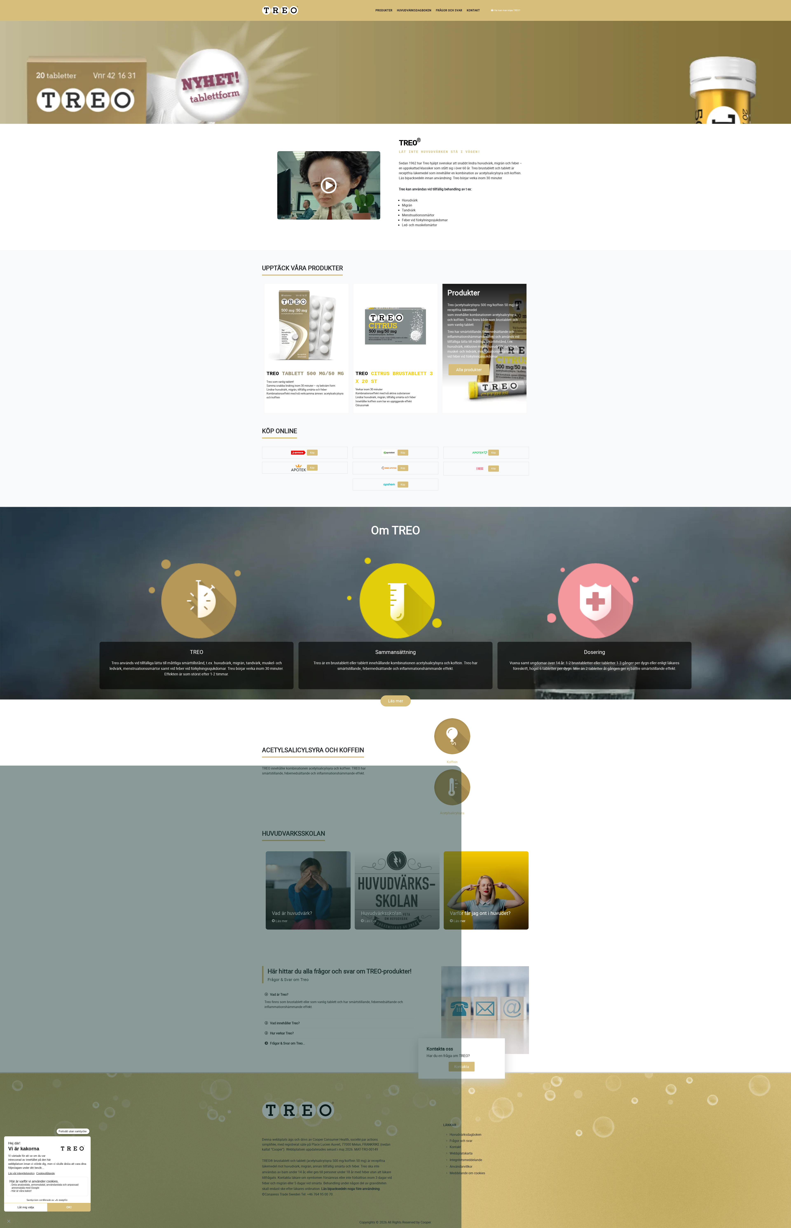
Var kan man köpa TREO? (507, 10)
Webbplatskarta (461, 1153)
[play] (329, 185)
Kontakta (461, 1066)
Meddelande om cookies (467, 1173)
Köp (312, 452)
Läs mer (395, 701)
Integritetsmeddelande (466, 1160)
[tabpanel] (395, 350)
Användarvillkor (461, 1166)
